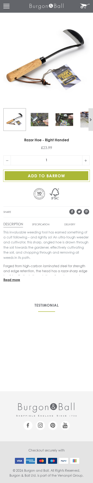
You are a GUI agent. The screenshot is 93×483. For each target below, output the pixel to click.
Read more (11, 280)
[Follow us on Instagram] (40, 425)
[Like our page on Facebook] (28, 425)
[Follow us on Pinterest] (52, 425)
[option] (14, 119)
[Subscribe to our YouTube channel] (65, 425)
